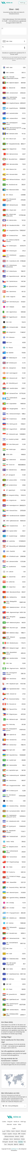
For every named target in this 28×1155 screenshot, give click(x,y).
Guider (15, 1124)
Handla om (16, 1121)
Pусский (11, 1141)
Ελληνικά (23, 1131)
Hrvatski (23, 1133)
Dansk (13, 1131)
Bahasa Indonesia (9, 1136)
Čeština (8, 1131)
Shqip (15, 1141)
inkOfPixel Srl (14, 1149)
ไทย (25, 1141)
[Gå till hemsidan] (6, 3)
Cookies (4, 1121)
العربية (3, 1131)
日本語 (21, 1136)
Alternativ (9, 1124)
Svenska (20, 1141)
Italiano (17, 1136)
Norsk (11, 1139)
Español (10, 1133)
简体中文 (16, 1144)
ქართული (6, 1139)
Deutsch (18, 1131)
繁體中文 (21, 1144)
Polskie (23, 1139)
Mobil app (22, 2)
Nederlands (17, 1139)
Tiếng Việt (10, 1144)
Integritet (9, 1121)
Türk (5, 1144)
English (5, 1133)
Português (5, 1141)
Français (15, 1133)
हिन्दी (19, 1133)
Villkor (19, 1124)
